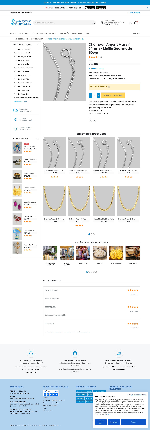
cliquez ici (107, 414)
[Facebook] (90, 120)
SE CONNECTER (134, 13)
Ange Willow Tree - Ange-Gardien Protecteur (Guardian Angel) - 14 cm (30, 245)
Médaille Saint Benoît (22, 60)
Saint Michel (80, 402)
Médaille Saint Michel (22, 64)
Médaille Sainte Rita (21, 79)
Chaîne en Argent (37, 39)
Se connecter (47, 411)
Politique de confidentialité (136, 395)
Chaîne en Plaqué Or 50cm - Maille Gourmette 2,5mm (79, 219)
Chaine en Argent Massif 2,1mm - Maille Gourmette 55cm (79, 170)
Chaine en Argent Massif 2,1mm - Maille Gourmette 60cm (103, 170)
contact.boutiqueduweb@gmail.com (22, 399)
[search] (93, 22)
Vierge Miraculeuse (99, 391)
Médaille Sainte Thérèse (23, 83)
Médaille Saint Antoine (22, 71)
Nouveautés (64, 33)
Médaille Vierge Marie (22, 49)
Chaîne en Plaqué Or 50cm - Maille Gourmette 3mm (128, 219)
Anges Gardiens (81, 394)
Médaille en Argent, (104, 79)
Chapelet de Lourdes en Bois (30, 216)
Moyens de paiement (50, 405)
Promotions (77, 33)
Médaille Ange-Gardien (22, 56)
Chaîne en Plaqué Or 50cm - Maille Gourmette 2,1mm (54, 219)
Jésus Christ (80, 398)
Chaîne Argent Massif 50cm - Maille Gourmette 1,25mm (54, 170)
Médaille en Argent (21, 39)
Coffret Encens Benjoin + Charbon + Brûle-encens (30, 159)
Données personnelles (51, 403)
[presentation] (36, 139)
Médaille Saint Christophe (23, 68)
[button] (137, 23)
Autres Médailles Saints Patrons (26, 98)
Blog (87, 33)
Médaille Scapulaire (21, 94)
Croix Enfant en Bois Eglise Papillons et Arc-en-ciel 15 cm (30, 231)
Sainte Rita (89, 398)
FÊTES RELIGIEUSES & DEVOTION (43, 33)
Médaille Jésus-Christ (22, 53)
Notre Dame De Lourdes (84, 391)
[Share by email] (94, 120)
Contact (136, 33)
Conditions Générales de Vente (53, 400)
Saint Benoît (89, 402)
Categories (24, 33)
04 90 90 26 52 (112, 24)
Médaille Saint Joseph (22, 75)
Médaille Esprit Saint (21, 90)
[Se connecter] (130, 22)
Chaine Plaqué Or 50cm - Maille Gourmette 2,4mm (103, 219)
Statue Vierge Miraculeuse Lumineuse (30, 146)
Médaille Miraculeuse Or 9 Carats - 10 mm (30, 188)
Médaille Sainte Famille (22, 86)
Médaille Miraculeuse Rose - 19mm (30, 202)
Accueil (13, 33)
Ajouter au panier (114, 95)
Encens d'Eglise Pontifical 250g (30, 174)
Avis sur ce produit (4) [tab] (52, 281)
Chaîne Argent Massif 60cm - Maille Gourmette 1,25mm (128, 170)
